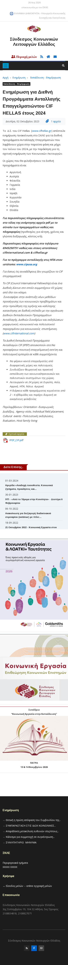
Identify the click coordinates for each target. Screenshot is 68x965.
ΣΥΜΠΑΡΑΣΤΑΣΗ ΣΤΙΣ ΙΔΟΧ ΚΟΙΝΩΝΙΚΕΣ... (31, 825)
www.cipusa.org (26, 264)
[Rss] (26, 949)
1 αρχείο (55, 121)
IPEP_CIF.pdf (16, 440)
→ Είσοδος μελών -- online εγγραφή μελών (27, 886)
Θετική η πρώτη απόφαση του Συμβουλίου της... (33, 820)
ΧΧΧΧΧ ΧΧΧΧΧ (10, 867)
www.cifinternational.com (18, 333)
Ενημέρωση (18, 77)
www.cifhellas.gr (41, 130)
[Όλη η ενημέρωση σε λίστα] (40, 57)
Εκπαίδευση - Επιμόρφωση (45, 77)
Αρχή (5, 77)
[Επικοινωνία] (41, 949)
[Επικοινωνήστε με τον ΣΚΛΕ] (54, 57)
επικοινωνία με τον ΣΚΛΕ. (35, 7)
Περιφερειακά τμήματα (15, 862)
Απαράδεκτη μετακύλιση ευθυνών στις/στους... (32, 831)
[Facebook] (34, 949)
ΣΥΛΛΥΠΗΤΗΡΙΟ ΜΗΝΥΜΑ (21, 842)
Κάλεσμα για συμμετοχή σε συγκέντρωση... (30, 836)
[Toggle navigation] (6, 65)
